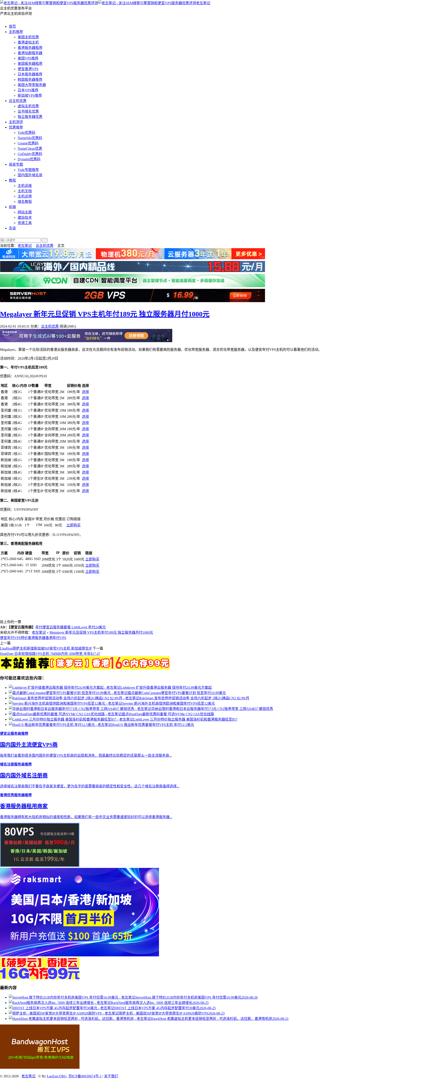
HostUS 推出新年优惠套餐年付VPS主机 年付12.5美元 (153, 725)
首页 (12, 26)
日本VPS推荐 (28, 90)
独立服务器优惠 (30, 117)
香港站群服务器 (30, 53)
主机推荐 (16, 32)
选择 (85, 392)
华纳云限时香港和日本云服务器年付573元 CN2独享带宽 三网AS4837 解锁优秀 (212, 709)
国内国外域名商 (30, 175)
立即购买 (73, 525)
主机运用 (25, 196)
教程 (12, 180)
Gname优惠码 (28, 143)
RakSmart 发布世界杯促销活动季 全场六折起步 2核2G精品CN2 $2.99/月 (194, 698)
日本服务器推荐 (30, 74)
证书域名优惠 (28, 111)
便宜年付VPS (10, 638)
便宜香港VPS (28, 69)
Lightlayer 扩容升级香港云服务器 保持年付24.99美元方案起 (166, 687)
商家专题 (16, 164)
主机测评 (16, 122)
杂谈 (12, 228)
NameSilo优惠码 (30, 138)
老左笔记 (203, 3)
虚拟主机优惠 (28, 106)
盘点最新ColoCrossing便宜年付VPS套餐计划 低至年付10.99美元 (177, 693)
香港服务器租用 (30, 48)
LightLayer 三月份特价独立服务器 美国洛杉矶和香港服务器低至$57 (185, 719)
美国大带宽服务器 (32, 85)
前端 (12, 207)
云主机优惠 (17, 101)
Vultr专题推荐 (28, 170)
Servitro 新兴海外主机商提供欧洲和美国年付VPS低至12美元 (168, 703)
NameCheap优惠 (30, 148)
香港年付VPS (55, 638)
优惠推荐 (16, 127)
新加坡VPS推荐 (30, 95)
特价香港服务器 (33, 638)
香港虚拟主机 (28, 42)
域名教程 (25, 201)
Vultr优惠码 (26, 132)
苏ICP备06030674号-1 (85, 1076)
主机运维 (25, 186)
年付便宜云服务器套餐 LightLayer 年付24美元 (70, 627)
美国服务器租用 (30, 63)
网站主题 (25, 212)
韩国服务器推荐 (30, 79)
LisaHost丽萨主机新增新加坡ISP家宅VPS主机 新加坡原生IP (46, 648)
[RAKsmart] (85, 668)
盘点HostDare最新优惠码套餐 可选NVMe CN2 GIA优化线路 (168, 714)
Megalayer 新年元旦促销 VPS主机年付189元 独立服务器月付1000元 (105, 314)
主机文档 (25, 191)
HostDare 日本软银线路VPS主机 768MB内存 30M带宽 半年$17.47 (50, 654)
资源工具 (25, 223)
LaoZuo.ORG (57, 1076)
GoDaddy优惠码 (30, 154)
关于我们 (111, 1076)
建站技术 (25, 217)
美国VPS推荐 (28, 58)
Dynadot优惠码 (29, 159)
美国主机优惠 (28, 37)
